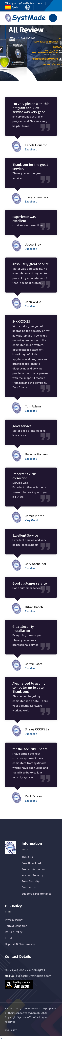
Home (12, 37)
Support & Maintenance (36, 893)
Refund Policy (13, 932)
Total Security (30, 881)
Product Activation (33, 869)
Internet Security (32, 875)
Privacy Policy (14, 919)
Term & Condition (16, 926)
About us (27, 857)
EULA (8, 938)
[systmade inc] (25, 17)
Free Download (31, 863)
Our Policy (11, 1029)
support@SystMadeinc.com (25, 3)
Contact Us (28, 887)
